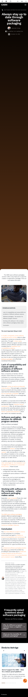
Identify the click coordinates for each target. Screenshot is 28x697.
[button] (25, 5)
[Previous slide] (3, 650)
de (17, 1)
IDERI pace (7, 549)
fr (26, 1)
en (22, 1)
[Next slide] (24, 650)
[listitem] (14, 666)
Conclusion (6, 325)
